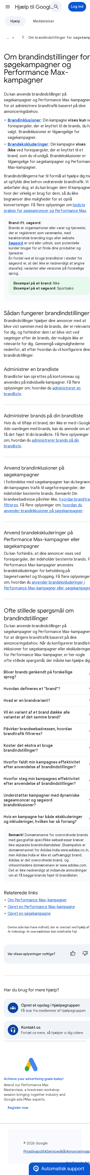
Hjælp (15, 21)
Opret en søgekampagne (29, 913)
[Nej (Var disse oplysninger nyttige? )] (85, 954)
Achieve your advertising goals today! (34, 1079)
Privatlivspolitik (35, 1151)
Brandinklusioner (24, 120)
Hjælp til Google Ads (34, 7)
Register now (18, 1108)
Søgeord (16, 243)
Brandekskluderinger (28, 144)
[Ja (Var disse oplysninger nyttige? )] (73, 954)
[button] (7, 7)
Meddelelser (43, 21)
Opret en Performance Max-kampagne (41, 906)
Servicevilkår (56, 1151)
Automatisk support (62, 1169)
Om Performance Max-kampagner (37, 900)
